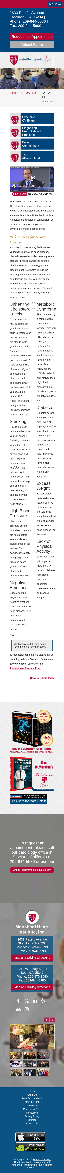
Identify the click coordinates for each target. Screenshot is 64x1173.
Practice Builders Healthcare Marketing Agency (32, 1160)
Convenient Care (32, 1109)
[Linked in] (35, 1000)
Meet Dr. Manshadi (32, 1098)
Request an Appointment (32, 36)
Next (52, 1020)
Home (32, 1091)
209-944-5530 (34, 21)
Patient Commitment (30, 144)
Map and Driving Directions (32, 957)
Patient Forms (32, 44)
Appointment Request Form (25, 668)
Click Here (20, 194)
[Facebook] (18, 1000)
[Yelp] (43, 1000)
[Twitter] (26, 1000)
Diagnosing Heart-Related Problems (31, 131)
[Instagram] (26, 1009)
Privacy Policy (32, 1116)
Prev (46, 1020)
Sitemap (32, 1120)
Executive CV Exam (28, 118)
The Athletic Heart (31, 156)
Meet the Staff (32, 1102)
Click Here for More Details (28, 801)
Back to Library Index (42, 678)
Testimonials (32, 1105)
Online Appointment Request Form (32, 869)
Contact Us (32, 1123)
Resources (32, 1112)
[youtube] (18, 1009)
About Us (32, 1095)
